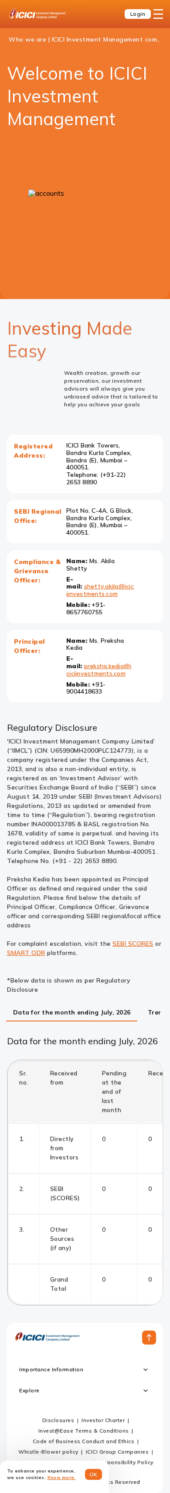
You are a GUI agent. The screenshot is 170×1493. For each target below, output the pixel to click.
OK (93, 1474)
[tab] (71, 1013)
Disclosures (58, 1420)
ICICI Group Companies (117, 1451)
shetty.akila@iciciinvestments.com (100, 590)
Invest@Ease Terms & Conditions (83, 1430)
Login (138, 14)
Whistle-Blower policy (48, 1451)
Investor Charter (103, 1420)
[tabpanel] (85, 1170)
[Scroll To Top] (149, 1338)
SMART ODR (26, 953)
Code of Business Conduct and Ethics (84, 1441)
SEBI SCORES (132, 943)
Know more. (62, 1477)
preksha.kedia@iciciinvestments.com (98, 669)
